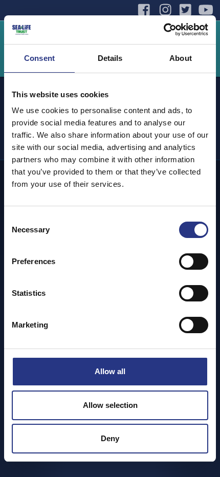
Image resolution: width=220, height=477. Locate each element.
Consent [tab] (39, 58)
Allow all (110, 371)
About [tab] (180, 58)
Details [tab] (110, 58)
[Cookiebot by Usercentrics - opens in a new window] (163, 29)
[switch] (193, 261)
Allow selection (110, 405)
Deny (110, 438)
